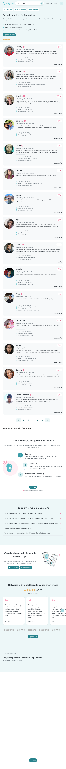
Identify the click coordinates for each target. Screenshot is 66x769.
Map (34, 760)
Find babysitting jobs (9, 653)
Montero (13, 660)
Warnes (19, 660)
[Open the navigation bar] (61, 3)
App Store (14, 567)
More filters (34, 9)
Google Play (26, 567)
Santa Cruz (6, 660)
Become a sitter (51, 3)
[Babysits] (8, 3)
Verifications (21, 9)
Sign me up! (33, 636)
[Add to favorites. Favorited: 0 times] (60, 294)
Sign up (33, 487)
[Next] (47, 420)
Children (9, 9)
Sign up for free (9, 35)
